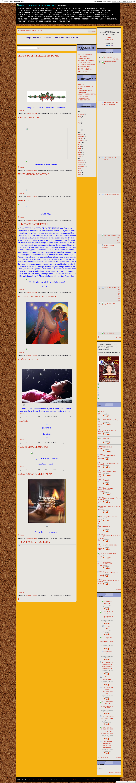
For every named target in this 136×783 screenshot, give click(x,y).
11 (109, 502)
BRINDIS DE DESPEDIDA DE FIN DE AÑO (38, 55)
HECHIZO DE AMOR (84, 58)
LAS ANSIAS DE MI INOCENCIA (34, 541)
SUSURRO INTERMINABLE (86, 60)
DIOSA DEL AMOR (83, 98)
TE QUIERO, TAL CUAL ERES (86, 64)
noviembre (81, 136)
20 (109, 568)
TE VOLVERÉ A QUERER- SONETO (85, 87)
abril (79, 124)
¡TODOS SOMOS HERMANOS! (33, 446)
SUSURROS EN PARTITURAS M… (111, 536)
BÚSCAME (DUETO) (84, 96)
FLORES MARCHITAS (28, 117)
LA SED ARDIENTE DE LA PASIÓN (35, 473)
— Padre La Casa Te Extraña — (107, 617)
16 (110, 475)
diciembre (80, 134)
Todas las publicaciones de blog (27, 30)
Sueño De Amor (107, 654)
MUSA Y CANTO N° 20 (109, 554)
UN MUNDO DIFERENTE (107, 746)
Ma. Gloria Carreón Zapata (108, 710)
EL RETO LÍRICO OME (110, 545)
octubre (80, 138)
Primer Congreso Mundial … (111, 580)
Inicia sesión (109, 39)
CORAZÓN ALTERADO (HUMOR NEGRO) (85, 55)
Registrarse (98, 1)
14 (106, 434)
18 (110, 451)
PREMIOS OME (107, 447)
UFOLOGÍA (106, 480)
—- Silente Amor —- (107, 679)
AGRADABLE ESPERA (119, 294)
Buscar (134, 1)
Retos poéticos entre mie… (110, 517)
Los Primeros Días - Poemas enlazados (107, 667)
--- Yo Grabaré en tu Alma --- (107, 692)
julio (79, 118)
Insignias (74, 780)
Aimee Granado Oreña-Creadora (38, 780)
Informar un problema (85, 780)
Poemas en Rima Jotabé (109, 471)
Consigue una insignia (114, 772)
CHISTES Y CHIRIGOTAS (110, 572)
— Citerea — (107, 629)
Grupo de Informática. (109, 455)
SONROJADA (81, 85)
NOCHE (111, 333)
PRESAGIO (23, 420)
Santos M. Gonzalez (31, 113)
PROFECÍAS (106, 527)
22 (110, 424)
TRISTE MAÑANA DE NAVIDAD (33, 174)
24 (109, 549)
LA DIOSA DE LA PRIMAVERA (33, 224)
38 (110, 558)
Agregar (93, 31)
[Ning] (4, 1)
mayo (79, 122)
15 (110, 494)
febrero (80, 128)
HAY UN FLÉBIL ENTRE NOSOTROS (107, 732)
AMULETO (23, 200)
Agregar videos (104, 758)
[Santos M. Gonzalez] (20, 42)
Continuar (21, 110)
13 (106, 443)
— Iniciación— (107, 603)
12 (109, 541)
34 (106, 451)
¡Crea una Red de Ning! (17, 1)
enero (79, 130)
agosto (79, 116)
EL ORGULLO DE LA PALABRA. (107, 707)
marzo (79, 126)
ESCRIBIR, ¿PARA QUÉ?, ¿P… (112, 498)
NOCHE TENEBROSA (84, 62)
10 (109, 512)
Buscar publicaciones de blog (38, 48)
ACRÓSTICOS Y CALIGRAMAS (107, 563)
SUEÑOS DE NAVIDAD (29, 359)
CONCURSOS (107, 439)
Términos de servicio (113, 780)
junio (79, 120)
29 (110, 443)
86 (106, 424)
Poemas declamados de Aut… (111, 463)
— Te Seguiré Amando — (107, 642)
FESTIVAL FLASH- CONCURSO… (108, 489)
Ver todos (118, 337)
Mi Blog (40, 30)
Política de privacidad (99, 780)
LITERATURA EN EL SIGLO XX (111, 507)
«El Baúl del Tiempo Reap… (111, 420)
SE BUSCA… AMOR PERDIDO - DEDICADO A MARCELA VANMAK (85, 69)
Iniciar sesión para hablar (124, 781)
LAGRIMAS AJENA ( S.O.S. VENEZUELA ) (86, 91)
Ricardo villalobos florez (108, 721)
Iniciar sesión (107, 1)
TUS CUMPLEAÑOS (107, 719)
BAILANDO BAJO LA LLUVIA (87, 94)
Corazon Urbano (107, 412)
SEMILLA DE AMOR (84, 66)
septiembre (81, 114)
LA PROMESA (116, 58)
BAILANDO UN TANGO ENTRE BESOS (37, 296)
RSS (19, 599)
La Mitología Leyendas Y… (111, 430)
